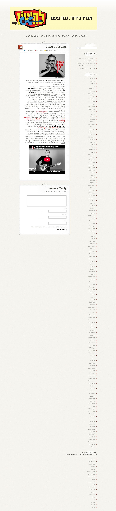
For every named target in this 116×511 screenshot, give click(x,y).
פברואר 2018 (91, 337)
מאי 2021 (92, 238)
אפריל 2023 (92, 180)
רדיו (94, 499)
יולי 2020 (92, 264)
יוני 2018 (93, 327)
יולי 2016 (92, 386)
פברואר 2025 (91, 124)
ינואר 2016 (92, 401)
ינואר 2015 (92, 431)
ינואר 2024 (92, 157)
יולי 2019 (92, 294)
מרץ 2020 (92, 274)
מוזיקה (48, 50)
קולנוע (93, 497)
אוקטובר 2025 (91, 104)
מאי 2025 (92, 116)
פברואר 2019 (91, 307)
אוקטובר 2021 (91, 226)
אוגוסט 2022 (92, 200)
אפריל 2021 (92, 241)
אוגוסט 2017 (92, 353)
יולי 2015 (92, 416)
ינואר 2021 (92, 248)
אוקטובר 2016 (91, 378)
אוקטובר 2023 (91, 165)
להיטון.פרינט (92, 482)
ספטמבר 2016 (91, 381)
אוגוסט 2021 (92, 231)
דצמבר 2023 (92, 160)
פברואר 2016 (91, 398)
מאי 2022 (92, 208)
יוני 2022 (93, 205)
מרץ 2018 (92, 335)
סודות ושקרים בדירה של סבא (87, 68)
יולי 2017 (92, 355)
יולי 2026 (92, 81)
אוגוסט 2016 (92, 383)
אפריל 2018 (92, 332)
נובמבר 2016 (91, 375)
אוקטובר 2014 (91, 439)
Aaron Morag (29, 50)
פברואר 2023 (91, 185)
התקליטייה (92, 469)
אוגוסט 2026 (92, 78)
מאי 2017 (92, 360)
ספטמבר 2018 (91, 320)
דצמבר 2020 (92, 251)
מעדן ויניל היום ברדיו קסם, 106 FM (86, 63)
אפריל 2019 (92, 302)
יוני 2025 (93, 114)
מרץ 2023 (92, 182)
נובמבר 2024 (91, 132)
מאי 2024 (92, 147)
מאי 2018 (92, 330)
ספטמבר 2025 (91, 106)
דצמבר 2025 (92, 99)
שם (65, 208)
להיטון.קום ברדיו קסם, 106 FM (87, 58)
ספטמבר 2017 (91, 350)
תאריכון (93, 504)
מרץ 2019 (92, 304)
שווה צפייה (92, 502)
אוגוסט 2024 (92, 139)
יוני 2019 (93, 297)
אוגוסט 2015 (92, 414)
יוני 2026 (93, 83)
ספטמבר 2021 (91, 228)
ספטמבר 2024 (91, 137)
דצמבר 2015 (92, 403)
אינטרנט (93, 459)
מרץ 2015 (92, 426)
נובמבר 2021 (91, 223)
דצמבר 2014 (92, 434)
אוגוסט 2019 (92, 292)
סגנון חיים (92, 489)
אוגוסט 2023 (92, 170)
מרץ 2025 (92, 122)
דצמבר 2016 (92, 373)
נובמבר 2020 (91, 254)
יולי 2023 (92, 172)
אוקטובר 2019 (91, 287)
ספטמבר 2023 (91, 167)
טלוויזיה (93, 479)
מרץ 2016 (92, 396)
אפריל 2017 (92, 363)
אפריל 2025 (92, 119)
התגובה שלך (62, 194)
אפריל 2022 (92, 210)
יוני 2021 (93, 236)
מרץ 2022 (92, 213)
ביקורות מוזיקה (53, 50)
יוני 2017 (93, 358)
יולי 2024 (92, 142)
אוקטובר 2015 (91, 408)
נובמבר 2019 (91, 284)
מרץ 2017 (92, 365)
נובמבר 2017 (91, 345)
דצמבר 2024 (92, 129)
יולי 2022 (92, 203)
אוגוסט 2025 (92, 109)
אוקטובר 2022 (91, 195)
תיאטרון (93, 507)
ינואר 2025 (92, 127)
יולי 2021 (92, 233)
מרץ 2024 (92, 152)
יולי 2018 (92, 325)
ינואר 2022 (92, 218)
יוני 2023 (93, 175)
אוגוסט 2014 (92, 444)
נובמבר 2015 (91, 406)
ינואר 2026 (92, 96)
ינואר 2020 (92, 279)
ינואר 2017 (92, 370)
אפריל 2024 (92, 149)
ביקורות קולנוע (91, 464)
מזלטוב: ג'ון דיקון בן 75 (89, 60)
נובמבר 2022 (91, 193)
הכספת (93, 466)
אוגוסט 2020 (92, 261)
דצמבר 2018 (92, 312)
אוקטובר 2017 (91, 348)
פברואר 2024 (91, 155)
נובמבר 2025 (91, 101)
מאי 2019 (92, 299)
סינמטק (93, 492)
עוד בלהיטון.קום (91, 494)
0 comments (40, 50)
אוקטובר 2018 (91, 317)
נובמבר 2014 (91, 436)
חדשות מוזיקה (91, 474)
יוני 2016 (93, 388)
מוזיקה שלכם (91, 487)
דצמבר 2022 (92, 190)
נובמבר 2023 (91, 162)
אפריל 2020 (92, 271)
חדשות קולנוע (91, 476)
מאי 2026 (92, 86)
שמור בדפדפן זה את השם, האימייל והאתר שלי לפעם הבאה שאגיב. (47, 227)
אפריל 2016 (92, 393)
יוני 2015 (93, 419)
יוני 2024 (93, 144)
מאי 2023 (92, 177)
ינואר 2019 (92, 309)
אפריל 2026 (92, 88)
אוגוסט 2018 (92, 322)
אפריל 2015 (92, 424)
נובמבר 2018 (91, 315)
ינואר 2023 (92, 188)
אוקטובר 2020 (91, 256)
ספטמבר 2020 (91, 259)
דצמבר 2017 (92, 342)
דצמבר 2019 (92, 282)
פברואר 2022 (91, 215)
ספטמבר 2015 (91, 411)
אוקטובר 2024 (91, 134)
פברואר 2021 (91, 246)
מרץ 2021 (92, 243)
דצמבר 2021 (92, 221)
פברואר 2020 (91, 276)
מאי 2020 (92, 269)
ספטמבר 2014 (91, 442)
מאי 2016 (92, 391)
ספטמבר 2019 (91, 289)
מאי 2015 (92, 421)
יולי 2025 (92, 111)
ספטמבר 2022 (91, 198)
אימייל (64, 214)
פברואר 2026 (91, 94)
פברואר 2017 (91, 368)
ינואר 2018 (92, 340)
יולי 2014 (92, 447)
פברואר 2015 (91, 429)
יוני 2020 (93, 266)
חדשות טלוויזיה (91, 471)
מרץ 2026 (92, 91)
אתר (65, 220)
